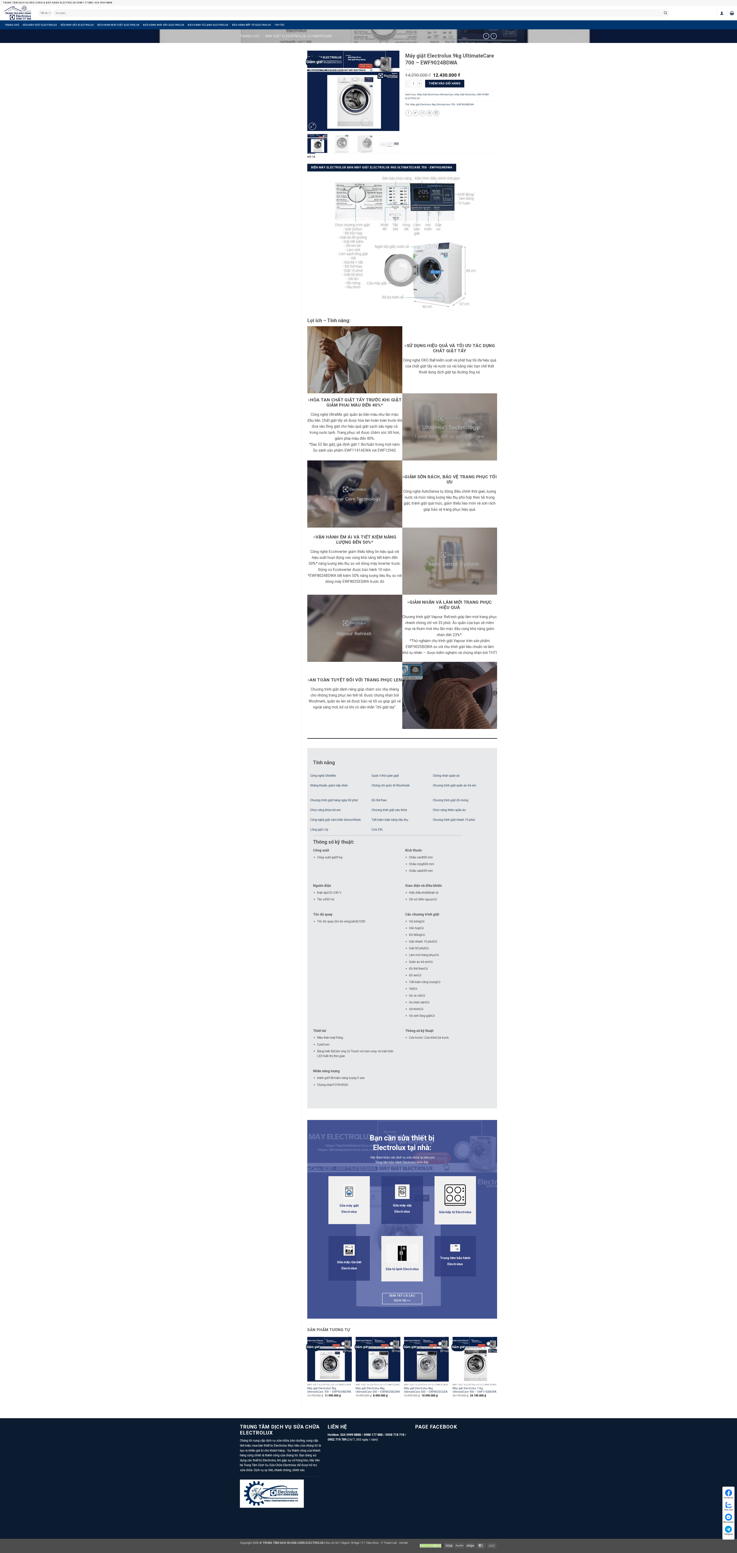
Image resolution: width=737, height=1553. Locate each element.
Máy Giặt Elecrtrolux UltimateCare (298, 36)
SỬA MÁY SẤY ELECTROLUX (77, 24)
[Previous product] (494, 36)
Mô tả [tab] (311, 156)
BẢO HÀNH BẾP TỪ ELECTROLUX (251, 24)
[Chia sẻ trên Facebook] (408, 113)
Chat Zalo (728, 1510)
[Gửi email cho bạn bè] (422, 113)
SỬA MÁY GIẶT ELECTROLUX (40, 24)
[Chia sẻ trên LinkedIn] (436, 113)
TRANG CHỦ (12, 24)
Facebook (728, 1498)
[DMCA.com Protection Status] (431, 1545)
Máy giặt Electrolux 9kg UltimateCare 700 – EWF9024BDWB (329, 1390)
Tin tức (279, 24)
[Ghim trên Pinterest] (429, 113)
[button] (722, 13)
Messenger (728, 1522)
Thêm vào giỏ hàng (444, 83)
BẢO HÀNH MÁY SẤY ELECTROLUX (163, 24)
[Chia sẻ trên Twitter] (415, 113)
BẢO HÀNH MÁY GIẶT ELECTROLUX (118, 24)
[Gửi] (665, 13)
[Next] (392, 91)
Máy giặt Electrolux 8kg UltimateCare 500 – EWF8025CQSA (426, 1390)
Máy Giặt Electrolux (465, 94)
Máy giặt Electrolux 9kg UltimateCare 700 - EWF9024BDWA (442, 104)
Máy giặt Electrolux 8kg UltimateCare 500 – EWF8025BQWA (378, 1390)
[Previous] (314, 91)
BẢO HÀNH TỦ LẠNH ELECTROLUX (208, 24)
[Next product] (486, 36)
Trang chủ (250, 36)
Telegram (728, 1534)
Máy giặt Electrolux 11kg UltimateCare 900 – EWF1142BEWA (475, 1390)
